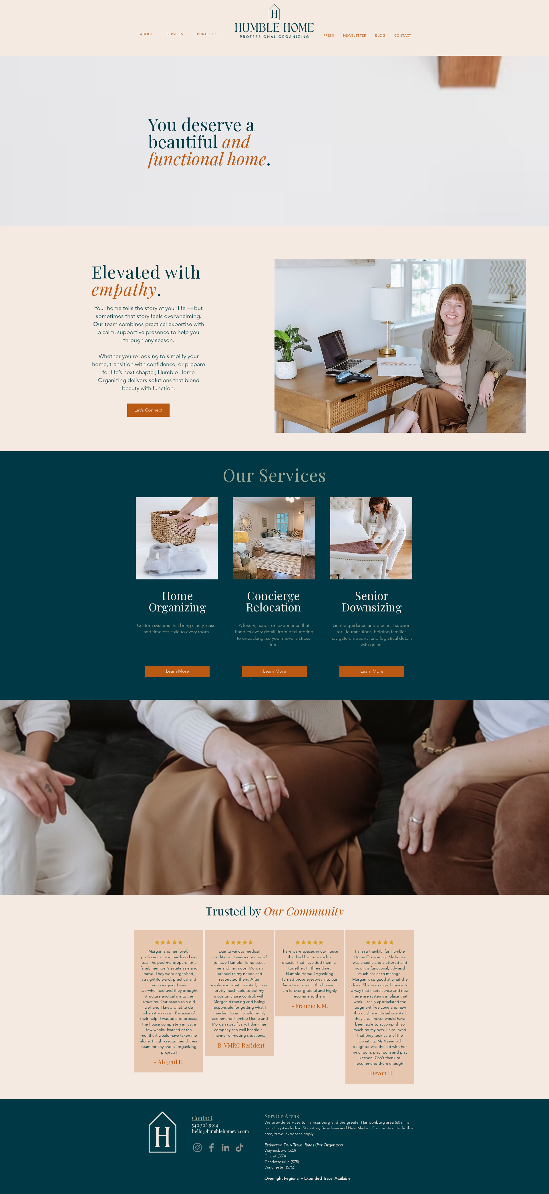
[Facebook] (211, 1147)
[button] (175, 33)
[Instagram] (197, 1147)
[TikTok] (239, 1147)
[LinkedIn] (225, 1147)
